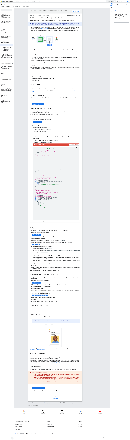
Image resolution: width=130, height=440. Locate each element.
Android (27, 433)
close (128, 4)
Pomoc (27, 6)
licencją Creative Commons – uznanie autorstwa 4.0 (51, 402)
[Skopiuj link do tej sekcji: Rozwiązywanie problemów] (46, 353)
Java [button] (40, 117)
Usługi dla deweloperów (18, 424)
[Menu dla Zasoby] (42, 1)
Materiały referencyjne (16, 6)
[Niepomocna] (79, 15)
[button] (6, 28)
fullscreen (126, 4)
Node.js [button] (32, 117)
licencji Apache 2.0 (72, 402)
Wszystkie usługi (57, 433)
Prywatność (20, 437)
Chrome (32, 433)
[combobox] (111, 1)
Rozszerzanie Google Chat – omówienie (68, 24)
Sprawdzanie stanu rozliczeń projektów (39, 90)
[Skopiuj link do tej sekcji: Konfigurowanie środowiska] (47, 95)
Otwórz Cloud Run (37, 121)
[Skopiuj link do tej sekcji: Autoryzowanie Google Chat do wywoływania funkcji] (60, 274)
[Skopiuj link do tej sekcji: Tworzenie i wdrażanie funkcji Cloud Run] (53, 108)
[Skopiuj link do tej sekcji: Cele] (34, 72)
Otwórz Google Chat (37, 312)
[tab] (32, 117)
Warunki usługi (17, 429)
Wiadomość (32, 326)
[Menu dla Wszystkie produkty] (36, 1)
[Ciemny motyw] (77, 147)
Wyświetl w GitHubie (74, 144)
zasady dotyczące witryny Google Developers (44, 403)
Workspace (10, 1)
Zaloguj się (127, 1)
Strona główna (18, 1)
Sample (23, 6)
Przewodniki (8, 6)
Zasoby (39, 1)
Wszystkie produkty (31, 1)
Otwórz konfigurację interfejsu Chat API (40, 295)
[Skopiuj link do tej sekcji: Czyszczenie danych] (42, 366)
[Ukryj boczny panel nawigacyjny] (12, 438)
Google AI (51, 433)
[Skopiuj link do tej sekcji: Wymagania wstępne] (42, 84)
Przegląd (2, 6)
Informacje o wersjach (18, 426)
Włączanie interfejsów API (37, 104)
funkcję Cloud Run (44, 28)
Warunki (16, 437)
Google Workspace (38, 15)
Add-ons (3, 4)
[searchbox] (6, 10)
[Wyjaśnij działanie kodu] (75, 147)
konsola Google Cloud (50, 426)
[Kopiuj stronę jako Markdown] (62, 18)
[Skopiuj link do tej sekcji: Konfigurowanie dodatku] (45, 228)
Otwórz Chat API (36, 244)
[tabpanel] (55, 170)
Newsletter (80, 424)
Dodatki (24, 1)
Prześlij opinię (55, 398)
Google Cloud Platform (44, 433)
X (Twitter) (80, 426)
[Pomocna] (78, 15)
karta (41, 355)
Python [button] (36, 117)
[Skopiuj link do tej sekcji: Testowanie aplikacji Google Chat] (49, 305)
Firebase (36, 433)
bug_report (125, 4)
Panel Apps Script (49, 424)
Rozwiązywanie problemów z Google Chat (53, 362)
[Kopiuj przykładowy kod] (78, 147)
